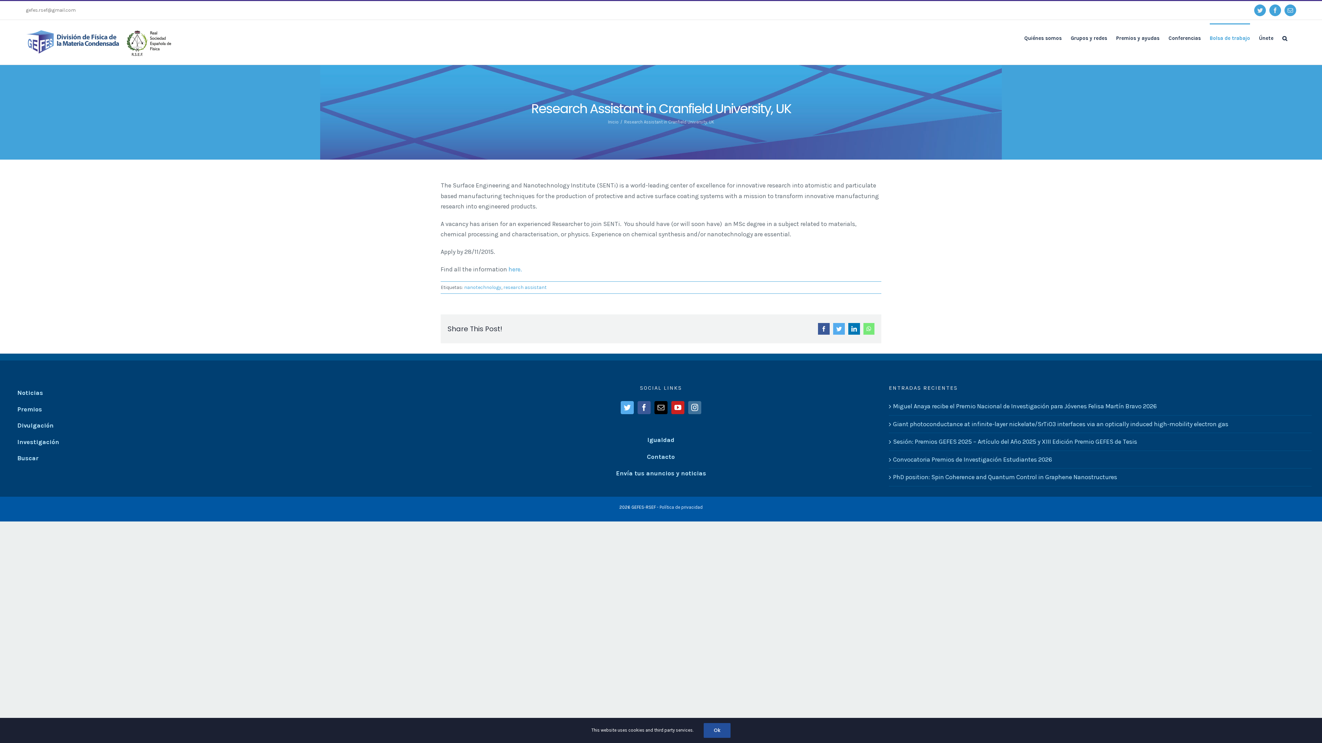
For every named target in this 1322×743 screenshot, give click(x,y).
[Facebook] (644, 407)
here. (515, 269)
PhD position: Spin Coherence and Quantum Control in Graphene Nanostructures (1005, 477)
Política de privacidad (681, 507)
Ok (717, 730)
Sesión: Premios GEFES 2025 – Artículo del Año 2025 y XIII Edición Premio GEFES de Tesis (1015, 441)
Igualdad (660, 440)
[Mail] (661, 407)
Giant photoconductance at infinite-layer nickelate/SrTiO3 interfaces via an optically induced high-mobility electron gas (1060, 424)
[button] (1284, 37)
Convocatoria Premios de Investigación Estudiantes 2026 (972, 459)
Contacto (661, 457)
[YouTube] (677, 407)
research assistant (525, 287)
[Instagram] (694, 407)
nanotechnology (482, 287)
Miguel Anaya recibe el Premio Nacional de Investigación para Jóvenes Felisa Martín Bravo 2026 (1025, 406)
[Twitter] (627, 407)
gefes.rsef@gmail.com (51, 10)
